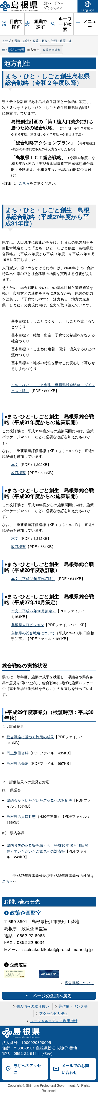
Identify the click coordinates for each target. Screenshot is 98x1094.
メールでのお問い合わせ (75, 1069)
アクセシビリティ (53, 1013)
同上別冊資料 (17, 753)
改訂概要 (18, 472)
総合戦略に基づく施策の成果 (30, 736)
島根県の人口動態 (21, 816)
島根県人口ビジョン (27, 624)
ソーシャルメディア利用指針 (53, 1020)
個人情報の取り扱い (32, 1006)
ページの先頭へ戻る (52, 995)
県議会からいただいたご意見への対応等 (39, 800)
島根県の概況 (17, 763)
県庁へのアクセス (27, 1069)
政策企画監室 (51, 50)
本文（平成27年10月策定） (33, 610)
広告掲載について (79, 982)
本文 (14, 464)
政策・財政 (40, 40)
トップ (6, 40)
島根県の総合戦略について (33, 633)
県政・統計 (21, 40)
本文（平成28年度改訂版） (33, 578)
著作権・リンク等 (73, 1006)
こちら (24, 183)
